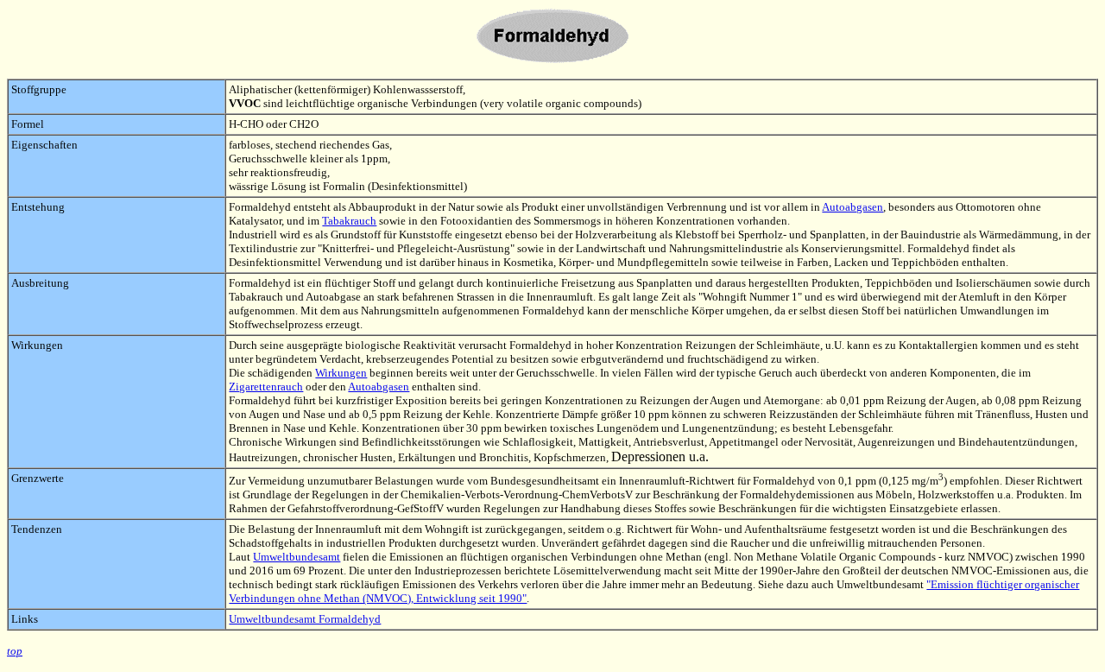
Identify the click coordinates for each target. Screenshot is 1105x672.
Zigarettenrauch (266, 386)
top (14, 650)
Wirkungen (341, 372)
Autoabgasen (852, 206)
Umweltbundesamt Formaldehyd (305, 618)
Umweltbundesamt (296, 556)
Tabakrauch (349, 220)
